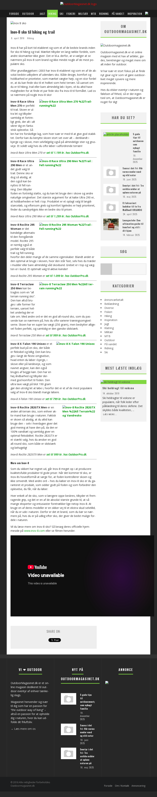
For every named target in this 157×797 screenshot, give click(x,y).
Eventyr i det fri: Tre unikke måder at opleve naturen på (133, 189)
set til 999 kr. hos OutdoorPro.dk (66, 335)
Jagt (42, 14)
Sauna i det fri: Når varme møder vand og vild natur (133, 172)
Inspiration (135, 14)
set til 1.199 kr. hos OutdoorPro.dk (68, 152)
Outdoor (28, 14)
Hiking (52, 14)
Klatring (109, 328)
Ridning (104, 14)
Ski (61, 14)
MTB (93, 14)
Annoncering (138, 785)
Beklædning (111, 304)
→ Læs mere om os (23, 729)
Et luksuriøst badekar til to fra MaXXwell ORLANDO (132, 206)
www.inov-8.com (34, 530)
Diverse (109, 308)
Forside (14, 14)
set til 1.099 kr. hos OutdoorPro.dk (67, 276)
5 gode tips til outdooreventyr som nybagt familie (88, 701)
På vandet (118, 14)
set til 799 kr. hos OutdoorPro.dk (65, 399)
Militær (83, 14)
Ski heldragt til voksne (118, 388)
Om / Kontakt (122, 785)
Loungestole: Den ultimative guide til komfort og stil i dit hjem (133, 225)
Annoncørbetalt (113, 300)
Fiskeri (70, 14)
